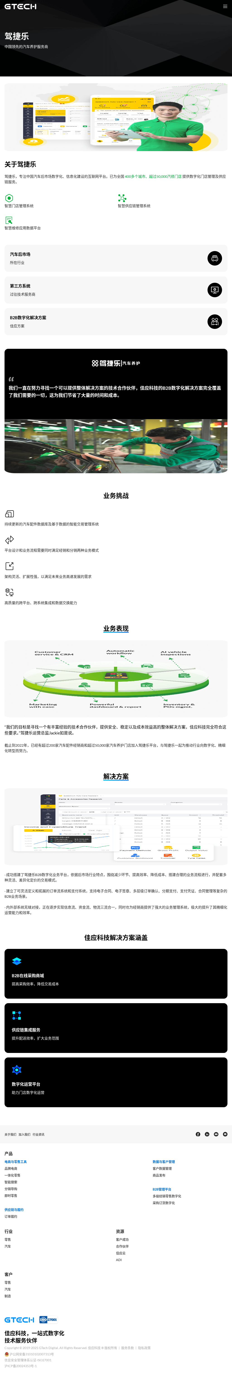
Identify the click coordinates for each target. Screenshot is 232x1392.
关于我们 (10, 1134)
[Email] (224, 1134)
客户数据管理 (162, 1168)
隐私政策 (144, 1348)
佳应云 (121, 1253)
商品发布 (159, 1175)
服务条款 (128, 1348)
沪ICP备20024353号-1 (21, 1366)
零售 (8, 1239)
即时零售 (11, 1195)
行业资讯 (38, 1134)
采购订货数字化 (164, 1203)
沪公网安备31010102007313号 (32, 1354)
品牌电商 (11, 1168)
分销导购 (11, 1189)
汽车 (8, 1246)
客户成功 (122, 1239)
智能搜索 (11, 1182)
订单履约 (11, 1216)
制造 (8, 1296)
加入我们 (24, 1134)
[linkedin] (206, 1134)
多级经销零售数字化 (167, 1196)
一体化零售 (12, 1175)
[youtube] (215, 1134)
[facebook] (197, 1134)
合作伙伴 (122, 1246)
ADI (119, 1260)
